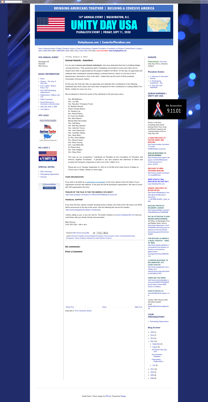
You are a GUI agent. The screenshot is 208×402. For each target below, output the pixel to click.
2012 (152, 341)
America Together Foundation (96, 48)
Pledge (59, 48)
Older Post (138, 307)
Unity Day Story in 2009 (48, 107)
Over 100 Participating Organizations (48, 91)
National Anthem (49, 48)
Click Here (163, 62)
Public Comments (46, 99)
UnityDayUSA (90, 238)
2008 (152, 378)
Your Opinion (44, 109)
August (155, 347)
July (154, 365)
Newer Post (70, 307)
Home (40, 48)
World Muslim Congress (134, 48)
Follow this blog (49, 187)
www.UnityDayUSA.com (126, 215)
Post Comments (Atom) (83, 311)
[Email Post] (93, 233)
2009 (152, 375)
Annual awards (109, 236)
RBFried (108, 396)
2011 (152, 369)
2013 (152, 338)
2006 (49, 51)
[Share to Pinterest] (107, 233)
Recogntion (70, 238)
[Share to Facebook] (105, 233)
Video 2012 (83, 51)
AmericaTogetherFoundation (94, 236)
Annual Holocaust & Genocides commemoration (49, 103)
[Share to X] (102, 233)
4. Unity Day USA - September (156, 86)
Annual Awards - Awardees (157, 355)
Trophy (77, 238)
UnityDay (83, 238)
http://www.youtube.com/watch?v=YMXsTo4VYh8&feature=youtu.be (91, 195)
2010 (152, 372)
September (156, 344)
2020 (152, 332)
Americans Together (77, 236)
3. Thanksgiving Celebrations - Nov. (156, 82)
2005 (44, 51)
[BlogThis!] (100, 233)
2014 (152, 335)
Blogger (123, 396)
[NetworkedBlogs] (49, 184)
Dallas (117, 236)
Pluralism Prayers (69, 48)
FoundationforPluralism (127, 236)
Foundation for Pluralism (116, 48)
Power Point (80, 48)
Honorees (43, 177)
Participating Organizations (49, 174)
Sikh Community (46, 171)
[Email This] (98, 233)
